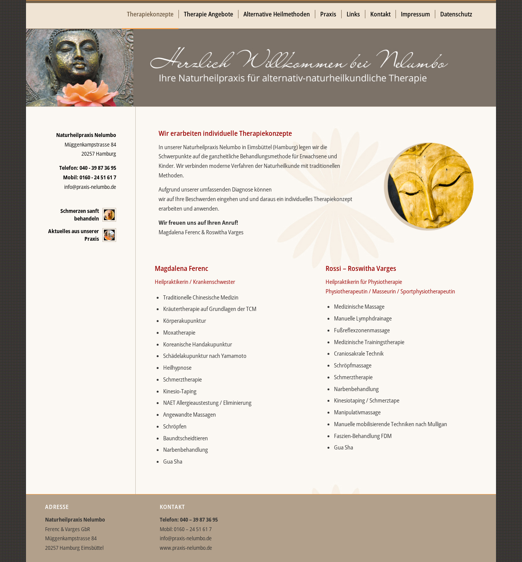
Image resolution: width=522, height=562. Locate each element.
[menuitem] (150, 14)
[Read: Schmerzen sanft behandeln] (109, 215)
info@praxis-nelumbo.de (90, 186)
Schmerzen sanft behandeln (79, 214)
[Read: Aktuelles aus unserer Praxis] (109, 235)
